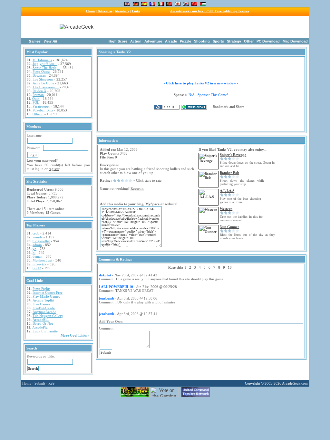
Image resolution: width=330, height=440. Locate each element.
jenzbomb (106, 298)
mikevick (39, 264)
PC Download (268, 41)
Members (122, 11)
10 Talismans (42, 60)
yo (34, 249)
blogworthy (41, 241)
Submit (39, 383)
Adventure (153, 41)
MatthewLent (42, 260)
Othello (38, 114)
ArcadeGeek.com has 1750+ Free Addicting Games (209, 11)
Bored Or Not (43, 323)
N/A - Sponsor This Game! (208, 95)
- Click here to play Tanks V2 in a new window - (201, 83)
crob (36, 233)
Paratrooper (41, 106)
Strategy (234, 41)
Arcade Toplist (43, 300)
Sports (218, 41)
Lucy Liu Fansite (45, 331)
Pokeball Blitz (43, 110)
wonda (38, 237)
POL (36, 102)
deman (38, 256)
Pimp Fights (41, 289)
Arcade (171, 41)
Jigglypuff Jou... (45, 64)
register (54, 169)
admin (37, 245)
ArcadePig (40, 327)
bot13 (37, 268)
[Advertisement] (206, 27)
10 (230, 267)
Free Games (41, 304)
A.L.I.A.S (227, 191)
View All (50, 41)
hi (34, 252)
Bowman (39, 75)
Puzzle (185, 41)
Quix (36, 98)
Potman (38, 95)
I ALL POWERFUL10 (116, 287)
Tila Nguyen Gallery (48, 316)
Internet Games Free (48, 292)
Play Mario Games (46, 296)
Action (135, 41)
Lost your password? (42, 160)
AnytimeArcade (44, 312)
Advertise (105, 11)
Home (90, 11)
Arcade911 (41, 319)
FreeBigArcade (44, 308)
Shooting (202, 41)
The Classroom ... (46, 87)
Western (226, 209)
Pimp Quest (41, 71)
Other (249, 41)
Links (136, 11)
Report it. (137, 188)
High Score (118, 41)
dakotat (105, 275)
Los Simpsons (43, 79)
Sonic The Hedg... (46, 68)
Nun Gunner (229, 227)
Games (35, 41)
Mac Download (295, 41)
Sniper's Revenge (233, 155)
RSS (51, 383)
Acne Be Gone (43, 83)
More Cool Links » (75, 335)
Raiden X (39, 91)
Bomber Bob (229, 173)
